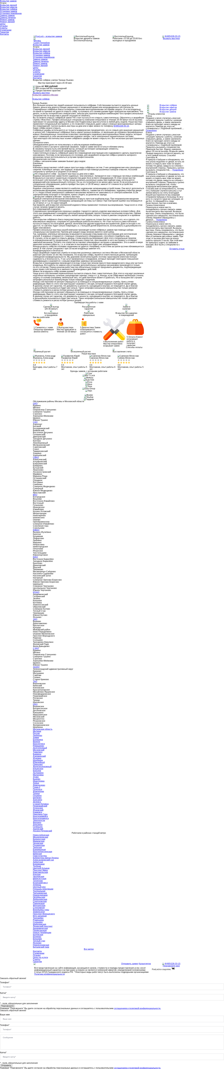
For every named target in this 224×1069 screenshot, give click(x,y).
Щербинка (38, 760)
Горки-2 (36, 787)
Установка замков (8, 11)
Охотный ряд (39, 887)
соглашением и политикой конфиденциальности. (137, 1008)
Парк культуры (40, 856)
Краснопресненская (42, 852)
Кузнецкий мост (40, 883)
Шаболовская (39, 924)
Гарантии (4, 32)
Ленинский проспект (42, 926)
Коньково (37, 939)
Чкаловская (38, 876)
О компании (5, 30)
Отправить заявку (129, 964)
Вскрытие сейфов (8, 9)
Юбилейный (39, 762)
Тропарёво (38, 918)
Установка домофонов (11, 13)
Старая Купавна (41, 804)
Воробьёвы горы (41, 910)
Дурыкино (38, 825)
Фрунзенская (39, 905)
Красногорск (39, 744)
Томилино (38, 752)
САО (35, 422)
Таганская (38, 881)
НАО (35, 704)
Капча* (3, 993)
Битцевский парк (41, 947)
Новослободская (41, 835)
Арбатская (38, 862)
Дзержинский (39, 756)
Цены (2, 24)
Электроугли (39, 820)
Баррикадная (39, 849)
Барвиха (37, 754)
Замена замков (7, 15)
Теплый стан (39, 941)
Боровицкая (39, 864)
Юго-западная (40, 916)
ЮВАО (36, 530)
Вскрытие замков (41, 45)
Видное (36, 742)
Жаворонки (38, 791)
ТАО (35, 681)
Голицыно (38, 827)
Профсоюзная (40, 930)
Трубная (37, 866)
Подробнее (151, 130)
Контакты (4, 34)
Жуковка (37, 758)
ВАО (35, 495)
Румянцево (38, 920)
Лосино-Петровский (42, 831)
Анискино (37, 800)
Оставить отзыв (176, 249)
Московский (38, 750)
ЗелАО (36, 667)
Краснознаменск (41, 818)
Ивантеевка (38, 781)
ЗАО (35, 619)
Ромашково (38, 746)
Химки (36, 737)
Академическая (40, 928)
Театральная (39, 891)
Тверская (37, 847)
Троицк (36, 793)
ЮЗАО (36, 592)
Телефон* (4, 982)
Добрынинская (40, 899)
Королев (37, 771)
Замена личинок (8, 17)
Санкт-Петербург (42, 43)
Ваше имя (5, 1015)
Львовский (38, 829)
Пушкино (37, 795)
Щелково (37, 798)
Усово (36, 777)
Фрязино (37, 822)
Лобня (36, 783)
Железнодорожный (42, 766)
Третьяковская (40, 893)
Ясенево (37, 943)
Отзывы (4, 26)
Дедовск (37, 802)
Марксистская (39, 878)
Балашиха (38, 739)
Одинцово (38, 764)
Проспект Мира (40, 870)
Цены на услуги (40, 957)
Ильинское (38, 769)
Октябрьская (39, 897)
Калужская (38, 934)
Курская (37, 874)
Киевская (37, 854)
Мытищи (37, 731)
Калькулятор (145, 964)
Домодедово (39, 785)
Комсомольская (40, 872)
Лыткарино (38, 773)
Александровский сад (43, 860)
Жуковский (38, 810)
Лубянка (37, 885)
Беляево (37, 937)
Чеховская (38, 843)
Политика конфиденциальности (49, 974)
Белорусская (39, 839)
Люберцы (37, 735)
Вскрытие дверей (8, 5)
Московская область (42, 729)
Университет (39, 912)
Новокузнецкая (40, 895)
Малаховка (38, 775)
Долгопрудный (40, 748)
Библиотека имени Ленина (46, 858)
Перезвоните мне (171, 966)
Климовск (37, 812)
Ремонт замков (7, 20)
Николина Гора (40, 814)
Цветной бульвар (41, 868)
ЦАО (35, 403)
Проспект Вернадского (44, 914)
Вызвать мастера (171, 38)
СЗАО (36, 648)
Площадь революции (43, 889)
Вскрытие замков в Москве (45, 95)
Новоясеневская (41, 945)
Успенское (38, 808)
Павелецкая (39, 903)
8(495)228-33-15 (172, 36)
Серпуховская (40, 901)
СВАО (36, 457)
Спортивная (39, 908)
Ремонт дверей (7, 22)
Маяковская (38, 841)
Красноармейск (40, 816)
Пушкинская (39, 845)
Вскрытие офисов (8, 7)
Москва (37, 41)
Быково (36, 779)
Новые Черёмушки (42, 932)
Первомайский (40, 806)
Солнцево (38, 922)
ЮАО (35, 557)
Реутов (36, 733)
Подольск (37, 789)
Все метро (89, 949)
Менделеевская (40, 837)
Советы (3, 28)
